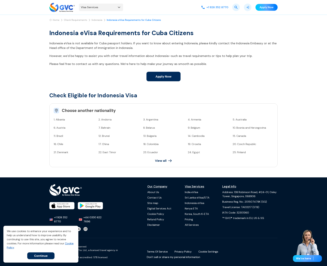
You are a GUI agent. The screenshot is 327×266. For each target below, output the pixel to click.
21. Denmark (61, 152)
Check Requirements (75, 19)
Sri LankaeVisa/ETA (197, 197)
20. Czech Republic (244, 144)
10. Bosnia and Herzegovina (249, 128)
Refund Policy (155, 219)
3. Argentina (150, 119)
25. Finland (239, 152)
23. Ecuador (150, 152)
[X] (79, 229)
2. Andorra (105, 119)
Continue (41, 256)
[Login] (247, 7)
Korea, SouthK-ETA (197, 214)
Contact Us (154, 197)
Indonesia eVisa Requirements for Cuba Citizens (134, 19)
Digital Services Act (159, 208)
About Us (153, 192)
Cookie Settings (208, 251)
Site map (152, 203)
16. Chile (58, 144)
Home (56, 19)
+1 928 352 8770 (60, 219)
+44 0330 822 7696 (92, 219)
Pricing (189, 219)
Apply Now (163, 76)
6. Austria (59, 128)
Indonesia (97, 19)
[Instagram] (85, 229)
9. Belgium (194, 128)
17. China (103, 144)
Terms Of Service (157, 251)
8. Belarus (149, 128)
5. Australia (240, 119)
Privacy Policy (183, 251)
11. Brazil (58, 136)
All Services (192, 225)
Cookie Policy (155, 214)
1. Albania (59, 119)
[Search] (236, 7)
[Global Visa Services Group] (62, 7)
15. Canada (239, 136)
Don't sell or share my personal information (173, 257)
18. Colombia (151, 144)
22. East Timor (107, 152)
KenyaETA (191, 208)
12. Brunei (104, 136)
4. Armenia (194, 119)
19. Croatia (194, 144)
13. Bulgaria (150, 136)
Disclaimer (153, 225)
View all (161, 161)
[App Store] (61, 205)
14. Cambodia (196, 136)
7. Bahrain (104, 128)
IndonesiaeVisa (194, 203)
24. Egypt (194, 152)
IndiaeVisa (191, 192)
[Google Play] (90, 205)
